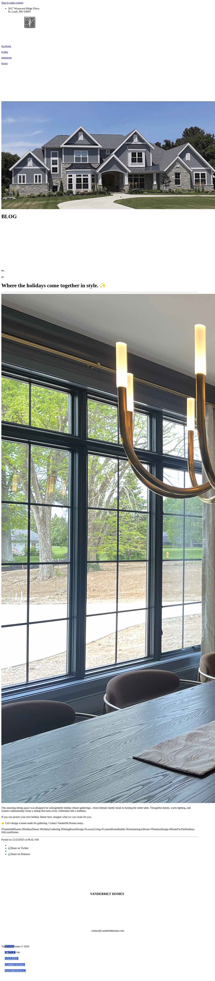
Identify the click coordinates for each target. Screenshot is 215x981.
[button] (11, 958)
